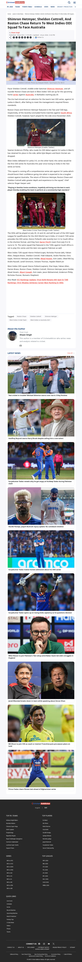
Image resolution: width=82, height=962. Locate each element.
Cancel (60, 20)
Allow (46, 20)
